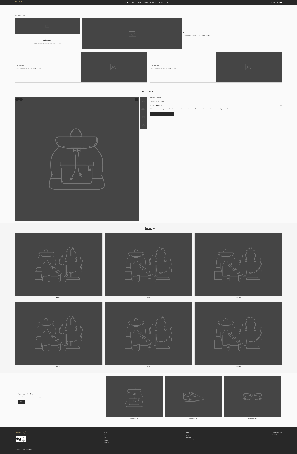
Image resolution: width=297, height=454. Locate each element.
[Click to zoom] (136, 99)
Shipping (152, 101)
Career (187, 434)
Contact (188, 435)
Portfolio (160, 2)
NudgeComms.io (28, 449)
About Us (153, 2)
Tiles (132, 2)
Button (21, 401)
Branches (188, 437)
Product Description (156, 105)
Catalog (145, 2)
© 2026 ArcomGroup (19, 449)
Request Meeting (190, 439)
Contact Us (169, 2)
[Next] (21, 99)
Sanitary (138, 2)
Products (188, 432)
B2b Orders (274, 434)
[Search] (268, 2)
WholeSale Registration (277, 432)
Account (273, 2)
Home (126, 2)
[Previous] (17, 99)
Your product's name (155, 97)
